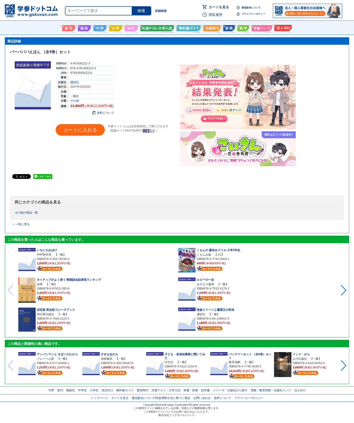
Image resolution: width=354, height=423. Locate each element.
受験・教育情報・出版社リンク (271, 390)
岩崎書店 (106, 358)
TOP (51, 390)
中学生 (82, 390)
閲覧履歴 (215, 15)
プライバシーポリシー (254, 14)
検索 (141, 11)
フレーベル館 (45, 358)
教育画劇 (234, 362)
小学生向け (115, 27)
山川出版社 (300, 358)
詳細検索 (161, 11)
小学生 (94, 390)
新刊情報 (68, 27)
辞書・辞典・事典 (228, 27)
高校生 (70, 390)
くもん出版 (204, 254)
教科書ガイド (188, 27)
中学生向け (99, 27)
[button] (343, 290)
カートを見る (219, 7)
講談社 (74, 82)
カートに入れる (80, 130)
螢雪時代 (211, 27)
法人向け (282, 27)
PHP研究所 (44, 254)
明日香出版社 (45, 314)
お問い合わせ (202, 398)
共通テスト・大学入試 (156, 27)
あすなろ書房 (205, 284)
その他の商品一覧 (26, 212)
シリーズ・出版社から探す (230, 390)
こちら (199, 411)
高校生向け (84, 27)
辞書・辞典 (191, 390)
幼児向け (130, 27)
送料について (105, 112)
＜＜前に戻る (21, 224)
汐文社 (169, 362)
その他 (74, 100)
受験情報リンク (261, 27)
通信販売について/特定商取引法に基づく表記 (161, 398)
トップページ (99, 398)
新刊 (60, 390)
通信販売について (251, 7)
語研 (40, 284)
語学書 (243, 27)
